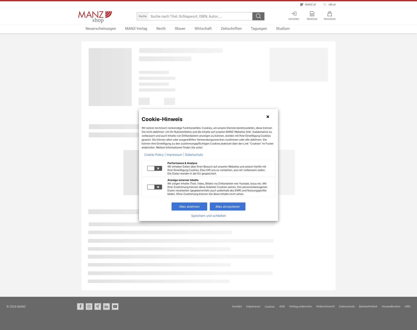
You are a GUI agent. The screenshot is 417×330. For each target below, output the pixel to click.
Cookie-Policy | (155, 154)
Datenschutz (194, 154)
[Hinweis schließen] (268, 117)
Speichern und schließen (208, 215)
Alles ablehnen (189, 206)
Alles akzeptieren (227, 206)
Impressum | (175, 154)
